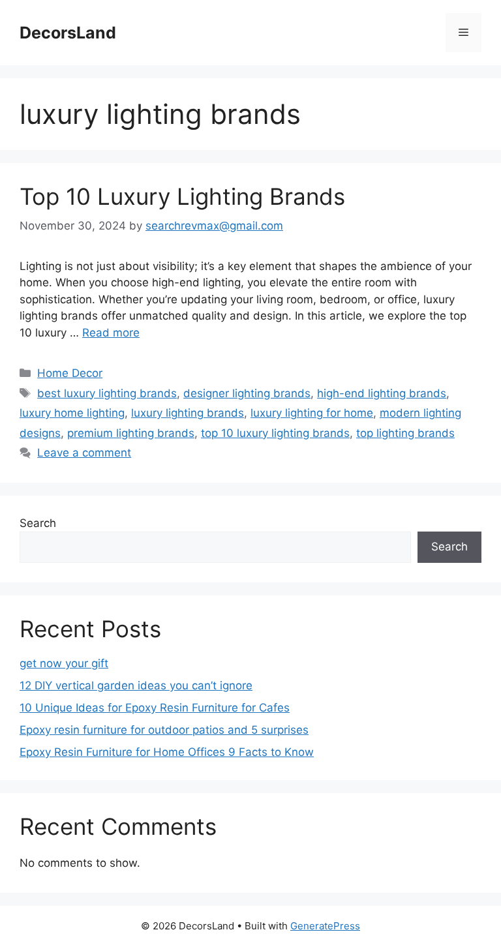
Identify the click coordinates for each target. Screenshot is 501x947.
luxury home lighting (72, 412)
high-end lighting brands (381, 393)
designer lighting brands (247, 393)
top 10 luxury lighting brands (275, 433)
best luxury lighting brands (107, 393)
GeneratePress (325, 926)
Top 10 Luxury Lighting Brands (182, 196)
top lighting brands (405, 433)
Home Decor (69, 373)
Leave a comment (84, 452)
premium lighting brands (130, 433)
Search (38, 523)
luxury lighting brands (187, 412)
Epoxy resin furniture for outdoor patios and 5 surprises (164, 729)
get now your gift (64, 663)
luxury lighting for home (311, 412)
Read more (111, 332)
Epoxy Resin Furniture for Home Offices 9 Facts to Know (167, 752)
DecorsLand (68, 32)
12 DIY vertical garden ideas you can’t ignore (136, 685)
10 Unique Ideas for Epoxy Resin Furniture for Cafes (155, 707)
